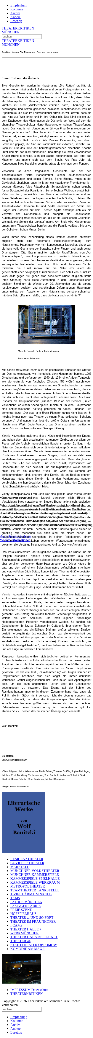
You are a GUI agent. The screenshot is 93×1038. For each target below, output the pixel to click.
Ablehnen (24, 536)
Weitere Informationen (15, 540)
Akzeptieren (8, 536)
